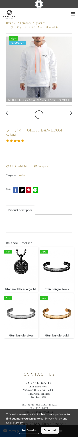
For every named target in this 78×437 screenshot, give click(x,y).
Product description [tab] (20, 210)
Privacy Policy (53, 418)
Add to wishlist (18, 166)
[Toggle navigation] (72, 14)
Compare (42, 166)
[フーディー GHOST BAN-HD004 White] (39, 70)
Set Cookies (29, 430)
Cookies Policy (14, 422)
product (22, 175)
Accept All (50, 430)
